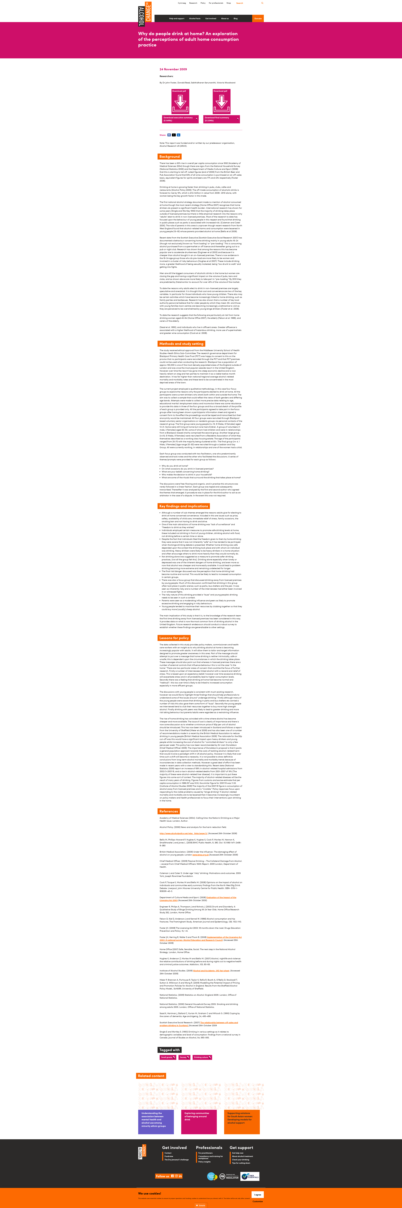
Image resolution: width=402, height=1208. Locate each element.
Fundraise (169, 1156)
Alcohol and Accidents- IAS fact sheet (211, 970)
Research (193, 3)
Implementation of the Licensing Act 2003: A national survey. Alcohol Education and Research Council (201, 938)
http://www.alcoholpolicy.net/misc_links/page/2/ (184, 833)
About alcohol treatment (242, 1156)
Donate (258, 18)
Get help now (237, 1153)
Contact (168, 1153)
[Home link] (147, 1156)
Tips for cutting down (241, 1163)
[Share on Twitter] (174, 134)
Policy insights (204, 1161)
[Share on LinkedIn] (178, 134)
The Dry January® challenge (177, 1159)
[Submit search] (262, 3)
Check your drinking (240, 1159)
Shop (229, 3)
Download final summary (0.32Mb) (217, 119)
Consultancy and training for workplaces (210, 1157)
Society (183, 1057)
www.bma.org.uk (200, 854)
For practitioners (205, 1153)
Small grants (166, 1057)
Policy (203, 3)
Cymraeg (182, 3)
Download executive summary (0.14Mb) (178, 119)
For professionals (216, 3)
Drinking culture (201, 1057)
